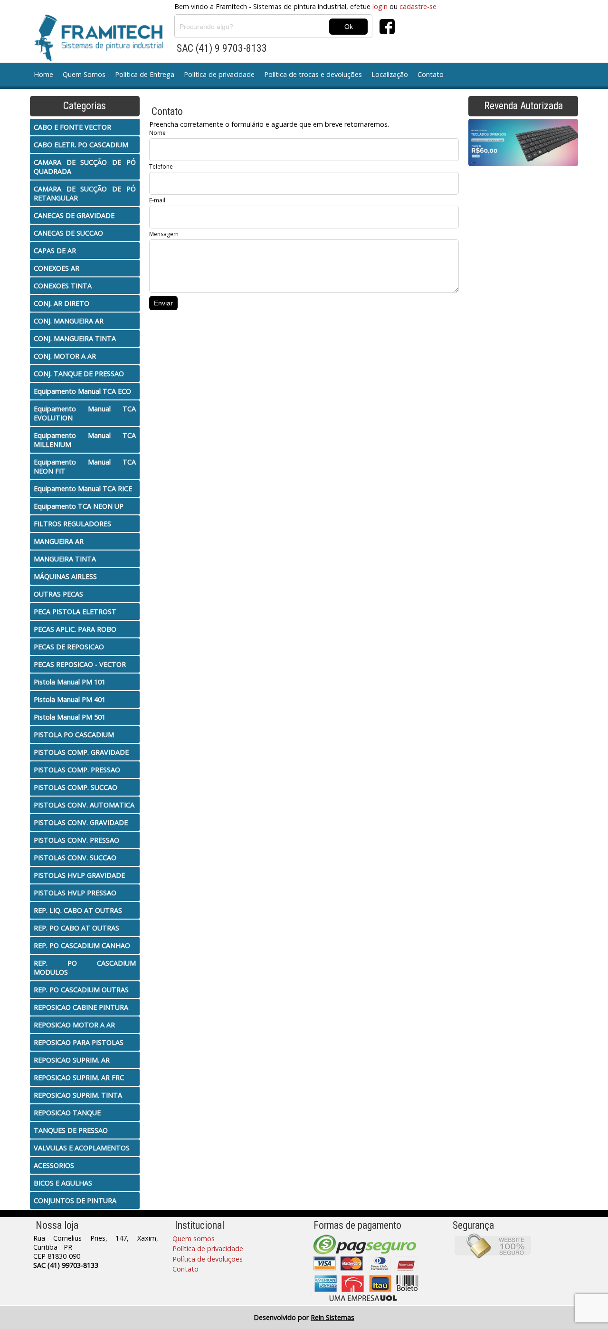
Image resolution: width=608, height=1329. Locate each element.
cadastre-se (418, 6)
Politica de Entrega (144, 74)
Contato (431, 74)
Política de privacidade (219, 74)
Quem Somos (84, 74)
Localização (389, 74)
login (380, 6)
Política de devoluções (207, 1258)
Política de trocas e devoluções (313, 74)
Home (43, 74)
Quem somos (193, 1238)
